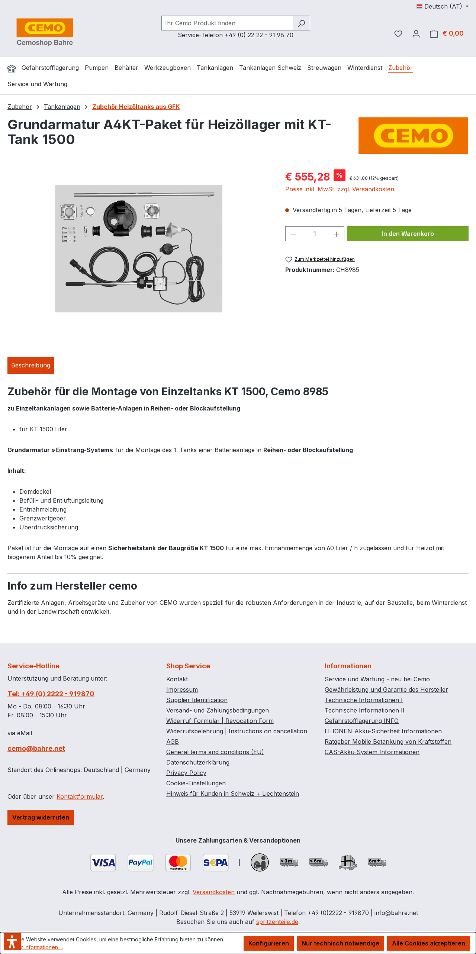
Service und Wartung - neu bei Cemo (377, 679)
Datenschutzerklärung (197, 762)
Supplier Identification (197, 700)
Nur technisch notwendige (340, 943)
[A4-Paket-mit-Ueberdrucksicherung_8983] (138, 248)
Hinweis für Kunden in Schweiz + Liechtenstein (232, 793)
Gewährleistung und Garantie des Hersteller (386, 689)
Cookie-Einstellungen (196, 783)
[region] (139, 249)
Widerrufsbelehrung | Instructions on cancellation (236, 731)
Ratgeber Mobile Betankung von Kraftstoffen (388, 741)
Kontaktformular (80, 796)
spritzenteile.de (277, 921)
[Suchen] (301, 23)
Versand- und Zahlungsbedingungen (217, 710)
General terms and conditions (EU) (215, 752)
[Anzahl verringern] (293, 233)
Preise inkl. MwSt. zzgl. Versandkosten (339, 189)
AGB (172, 741)
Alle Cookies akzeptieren (428, 943)
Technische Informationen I (364, 700)
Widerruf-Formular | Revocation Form (220, 720)
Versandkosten (214, 892)
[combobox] (227, 23)
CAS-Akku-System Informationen (372, 752)
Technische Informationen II (365, 710)
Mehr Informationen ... (36, 947)
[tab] (30, 365)
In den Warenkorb (408, 233)
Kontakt (177, 679)
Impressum (182, 689)
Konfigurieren (268, 943)
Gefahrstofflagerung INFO (362, 720)
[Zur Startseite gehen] (44, 32)
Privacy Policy (186, 772)
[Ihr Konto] (416, 33)
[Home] (11, 68)
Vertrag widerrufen (40, 817)
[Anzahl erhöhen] (336, 233)
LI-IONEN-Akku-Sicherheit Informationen (383, 731)
